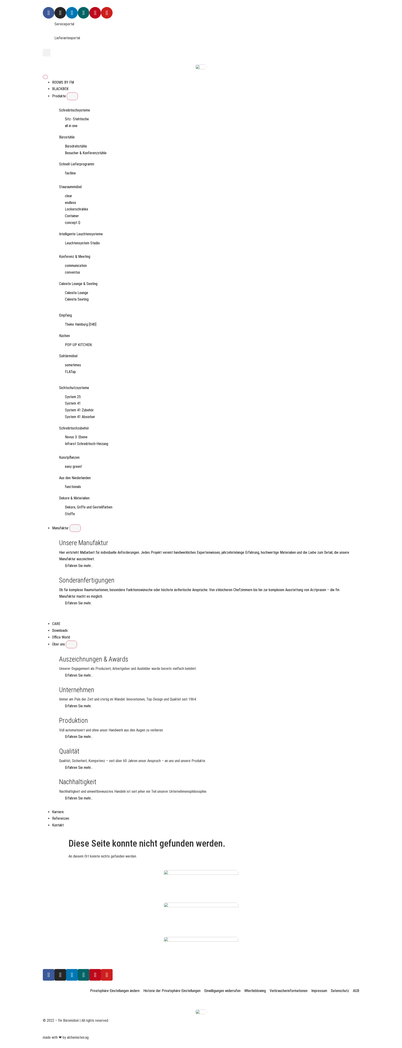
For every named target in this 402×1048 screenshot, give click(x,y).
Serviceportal (64, 24)
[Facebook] (48, 13)
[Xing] (83, 13)
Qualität (69, 751)
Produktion (73, 720)
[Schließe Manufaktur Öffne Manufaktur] (75, 528)
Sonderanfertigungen (86, 580)
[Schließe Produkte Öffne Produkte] (72, 96)
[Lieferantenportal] (48, 40)
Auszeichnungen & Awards (93, 659)
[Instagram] (60, 13)
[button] (46, 52)
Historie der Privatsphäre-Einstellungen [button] (172, 991)
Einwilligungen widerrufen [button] (222, 991)
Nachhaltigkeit (77, 782)
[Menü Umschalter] (45, 77)
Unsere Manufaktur (83, 543)
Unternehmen (76, 690)
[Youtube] (107, 13)
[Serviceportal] (48, 27)
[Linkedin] (72, 13)
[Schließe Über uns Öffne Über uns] (71, 644)
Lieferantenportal (67, 38)
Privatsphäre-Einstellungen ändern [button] (115, 991)
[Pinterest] (95, 13)
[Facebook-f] (48, 975)
